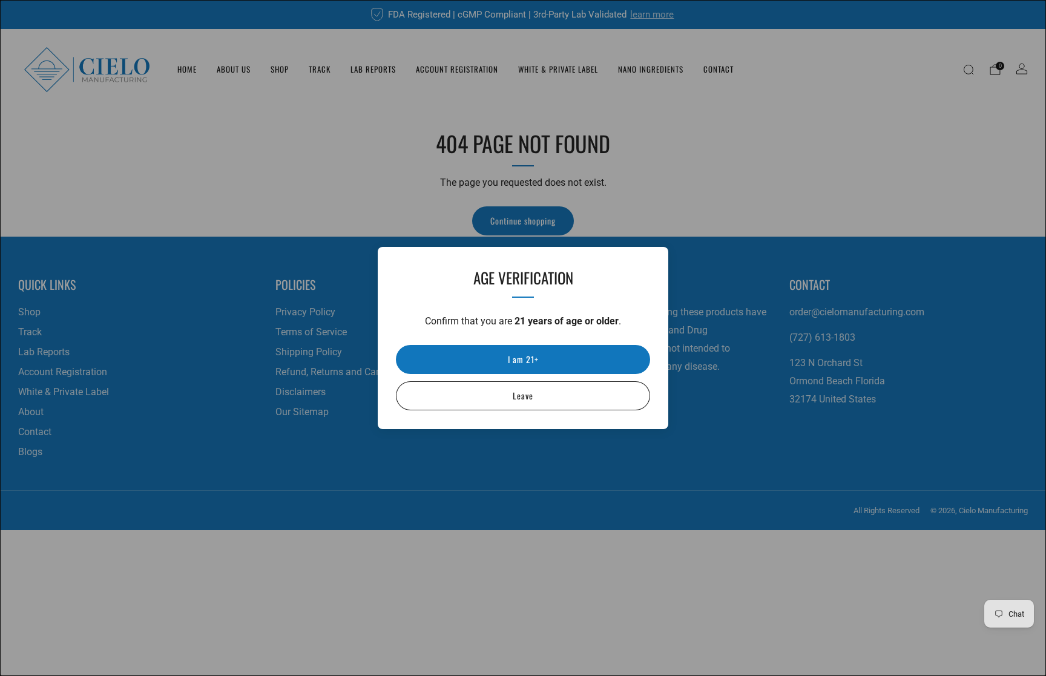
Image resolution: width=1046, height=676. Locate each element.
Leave (523, 395)
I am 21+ (523, 359)
